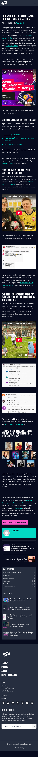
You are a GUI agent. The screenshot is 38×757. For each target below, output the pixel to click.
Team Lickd (20, 23)
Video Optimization (9, 587)
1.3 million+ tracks (12, 46)
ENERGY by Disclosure (12, 135)
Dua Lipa (29, 500)
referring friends (7, 163)
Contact (4, 698)
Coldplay (5, 503)
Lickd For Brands (9, 675)
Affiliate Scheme (7, 691)
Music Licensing (8, 584)
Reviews (4, 685)
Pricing (4, 667)
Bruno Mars (26, 503)
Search (4, 663)
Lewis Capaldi (13, 503)
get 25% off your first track (14, 424)
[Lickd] (6, 654)
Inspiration (6, 581)
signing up (18, 508)
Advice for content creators (12, 572)
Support (4, 695)
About (4, 671)
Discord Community (8, 688)
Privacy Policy (16, 718)
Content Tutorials (8, 578)
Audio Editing (7, 575)
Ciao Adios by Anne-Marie (13, 144)
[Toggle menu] (35, 3)
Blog (3, 682)
